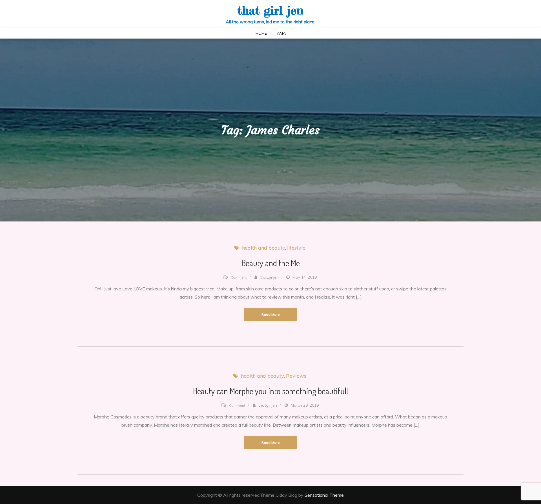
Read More (270, 314)
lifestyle (296, 248)
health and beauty (263, 248)
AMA (281, 33)
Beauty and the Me (270, 262)
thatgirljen (269, 277)
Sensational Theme (324, 495)
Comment (239, 277)
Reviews (296, 376)
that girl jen (270, 10)
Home (261, 33)
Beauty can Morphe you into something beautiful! (270, 391)
